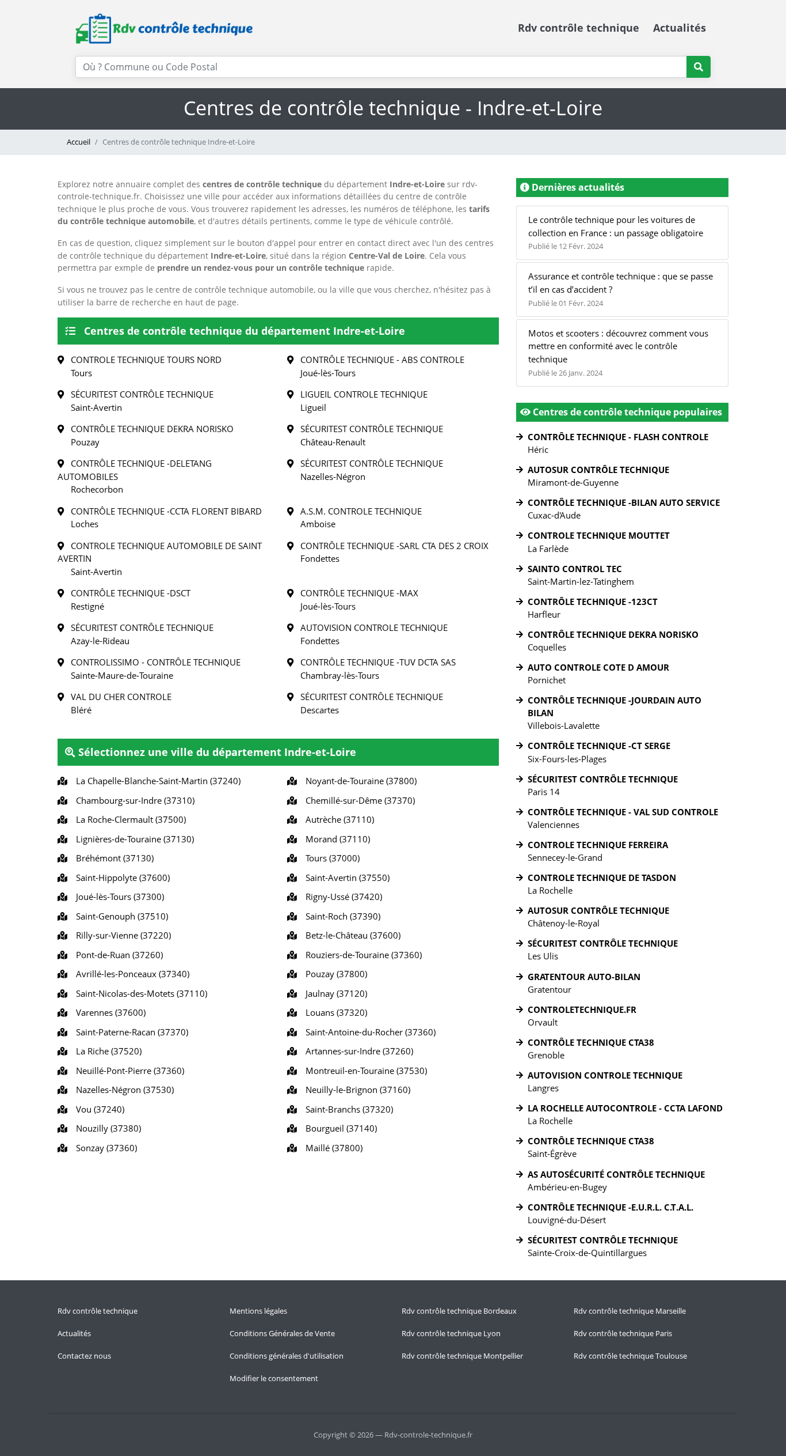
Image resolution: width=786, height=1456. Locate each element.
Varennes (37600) (108, 1012)
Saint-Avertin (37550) (345, 877)
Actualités (679, 28)
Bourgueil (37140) (339, 1128)
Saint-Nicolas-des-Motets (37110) (139, 993)
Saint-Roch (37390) (340, 916)
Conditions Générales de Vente (282, 1333)
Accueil (78, 142)
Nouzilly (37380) (106, 1128)
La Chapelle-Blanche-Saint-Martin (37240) (156, 780)
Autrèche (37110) (337, 819)
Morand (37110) (335, 839)
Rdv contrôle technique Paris (623, 1333)
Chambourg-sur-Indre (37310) (132, 800)
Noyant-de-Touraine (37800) (359, 780)
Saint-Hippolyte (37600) (120, 877)
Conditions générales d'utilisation (287, 1356)
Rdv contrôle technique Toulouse (630, 1356)
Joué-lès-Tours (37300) (117, 896)
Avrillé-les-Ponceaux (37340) (130, 974)
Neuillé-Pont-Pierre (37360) (127, 1070)
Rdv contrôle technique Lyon (451, 1333)
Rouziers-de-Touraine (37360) (361, 954)
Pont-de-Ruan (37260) (117, 954)
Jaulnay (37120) (334, 993)
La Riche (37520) (106, 1051)
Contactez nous (84, 1356)
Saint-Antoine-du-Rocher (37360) (368, 1032)
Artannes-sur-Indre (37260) (357, 1051)
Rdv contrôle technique (578, 28)
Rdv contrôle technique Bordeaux (459, 1311)
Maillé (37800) (332, 1148)
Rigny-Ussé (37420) (341, 896)
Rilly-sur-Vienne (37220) (121, 935)
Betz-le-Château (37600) (350, 935)
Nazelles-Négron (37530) (122, 1089)
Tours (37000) (330, 858)
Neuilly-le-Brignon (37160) (355, 1089)
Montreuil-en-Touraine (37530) (364, 1070)
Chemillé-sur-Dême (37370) (358, 800)
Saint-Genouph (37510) (119, 916)
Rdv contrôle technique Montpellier (462, 1356)
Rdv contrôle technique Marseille (630, 1311)
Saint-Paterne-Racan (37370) (129, 1032)
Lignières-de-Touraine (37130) (132, 839)
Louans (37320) (334, 1012)
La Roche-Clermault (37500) (128, 819)
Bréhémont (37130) (112, 858)
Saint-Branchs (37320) (347, 1109)
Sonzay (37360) (104, 1148)
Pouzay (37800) (334, 974)
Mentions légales (258, 1311)
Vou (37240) (97, 1109)
